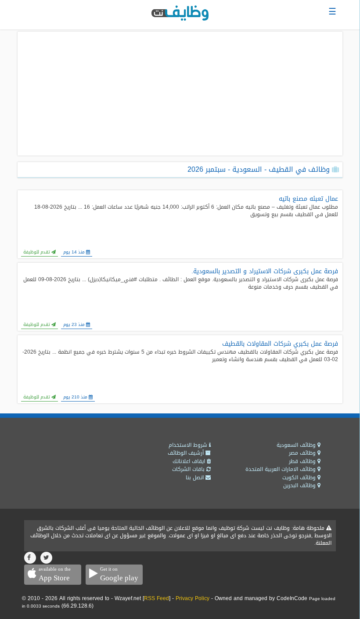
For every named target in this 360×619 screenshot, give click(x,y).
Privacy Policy (192, 598)
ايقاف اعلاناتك (190, 461)
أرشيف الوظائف (186, 453)
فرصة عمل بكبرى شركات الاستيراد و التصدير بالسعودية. (264, 271)
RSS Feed (156, 598)
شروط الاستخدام (189, 445)
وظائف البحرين (300, 485)
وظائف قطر (303, 461)
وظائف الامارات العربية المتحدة (281, 469)
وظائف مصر (303, 453)
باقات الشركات (189, 469)
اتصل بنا (195, 477)
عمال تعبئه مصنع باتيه (308, 199)
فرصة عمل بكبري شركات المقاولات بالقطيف (280, 344)
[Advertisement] (180, 93)
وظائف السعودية (297, 445)
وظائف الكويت (299, 477)
